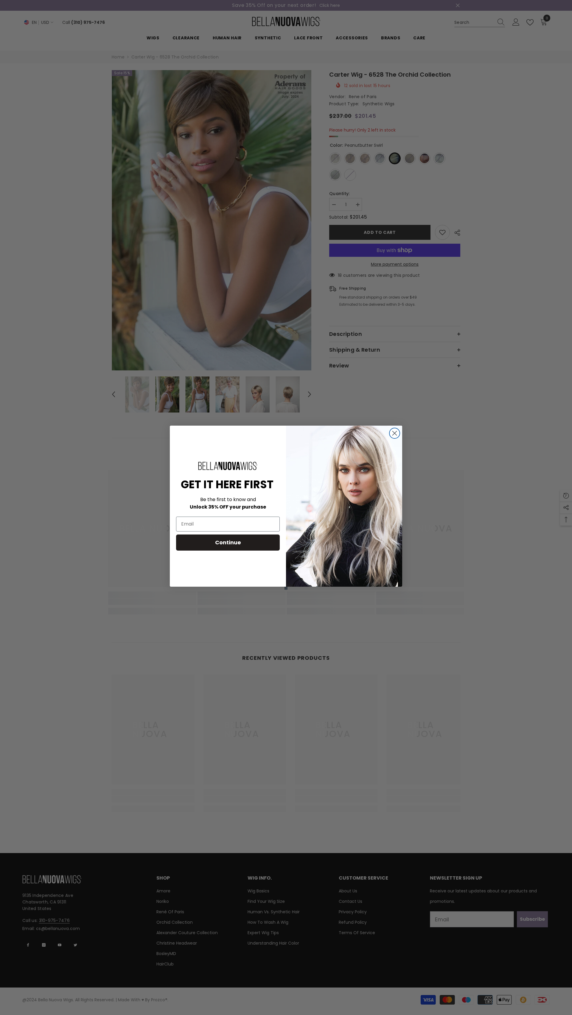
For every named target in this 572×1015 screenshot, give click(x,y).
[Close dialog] (394, 433)
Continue (228, 542)
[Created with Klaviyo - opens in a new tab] (286, 588)
